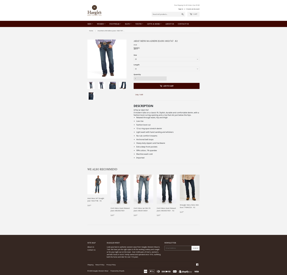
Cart (195, 14)
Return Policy (100, 265)
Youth (138, 24)
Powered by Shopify (117, 271)
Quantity (137, 74)
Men (89, 24)
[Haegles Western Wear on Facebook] (197, 265)
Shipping (90, 265)
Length (136, 65)
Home (91, 31)
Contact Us (91, 250)
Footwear (114, 24)
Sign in (180, 9)
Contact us (183, 24)
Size (135, 55)
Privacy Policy (111, 265)
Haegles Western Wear (100, 271)
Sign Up (195, 248)
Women (100, 24)
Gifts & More (153, 24)
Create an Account (193, 9)
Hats (127, 24)
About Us (169, 24)
